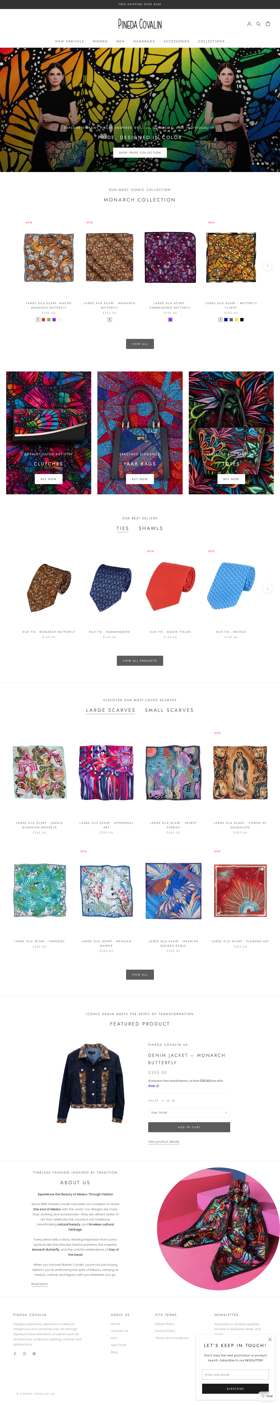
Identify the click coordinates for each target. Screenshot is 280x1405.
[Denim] (231, 319)
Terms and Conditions (172, 1338)
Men (120, 41)
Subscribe (235, 1389)
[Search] (258, 24)
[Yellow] (236, 319)
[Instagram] (24, 1353)
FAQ (114, 1338)
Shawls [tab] (151, 528)
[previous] (12, 265)
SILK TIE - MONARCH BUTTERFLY (49, 632)
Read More (39, 1284)
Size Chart (118, 1345)
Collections (211, 41)
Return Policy (164, 1324)
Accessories (177, 41)
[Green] (48, 319)
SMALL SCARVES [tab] (169, 710)
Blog (114, 1352)
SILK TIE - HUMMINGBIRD (109, 632)
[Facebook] (163, 1100)
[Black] (242, 319)
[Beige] (59, 319)
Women (100, 41)
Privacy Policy (165, 1331)
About (115, 1324)
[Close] (270, 1339)
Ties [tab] (123, 528)
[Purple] (54, 319)
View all (140, 344)
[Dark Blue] (226, 319)
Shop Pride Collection (140, 153)
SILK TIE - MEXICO (231, 632)
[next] (267, 265)
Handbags (144, 41)
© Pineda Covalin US (35, 1394)
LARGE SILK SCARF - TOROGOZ (39, 941)
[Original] (38, 319)
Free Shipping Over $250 (140, 4)
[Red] (43, 319)
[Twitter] (168, 1100)
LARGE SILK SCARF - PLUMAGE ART (240, 941)
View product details (163, 1141)
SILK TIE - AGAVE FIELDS (170, 632)
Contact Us (119, 1331)
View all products (140, 661)
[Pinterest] (173, 1100)
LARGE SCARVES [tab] (111, 710)
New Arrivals (69, 41)
